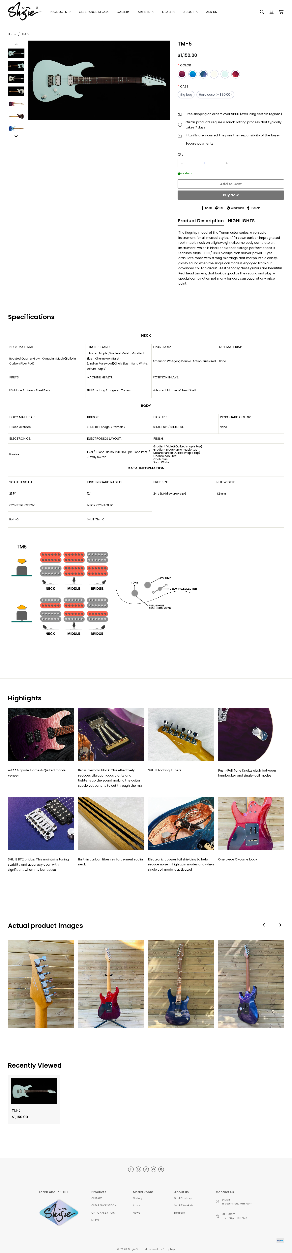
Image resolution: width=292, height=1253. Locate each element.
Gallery (137, 1198)
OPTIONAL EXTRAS (103, 1213)
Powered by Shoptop (160, 1249)
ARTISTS (144, 12)
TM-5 (25, 34)
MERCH (96, 1220)
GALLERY (123, 12)
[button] (262, 12)
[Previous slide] (16, 45)
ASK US (211, 12)
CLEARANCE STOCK (94, 12)
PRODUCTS (58, 12)
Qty (180, 154)
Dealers (179, 1213)
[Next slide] (16, 136)
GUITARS (96, 1198)
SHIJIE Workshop (185, 1205)
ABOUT (188, 12)
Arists (136, 1205)
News (136, 1213)
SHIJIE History (183, 1198)
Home (12, 34)
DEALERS (168, 12)
